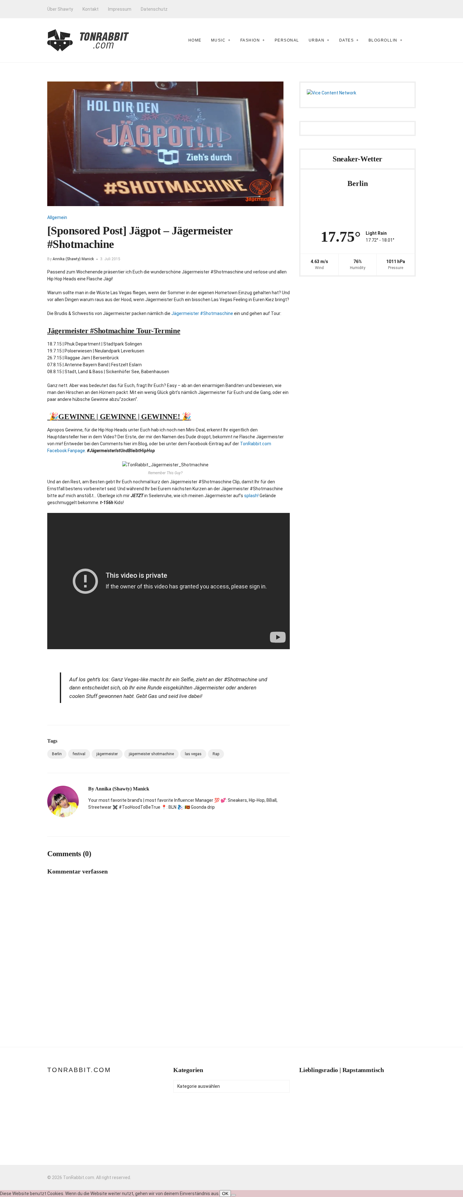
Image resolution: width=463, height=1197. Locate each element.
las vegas (193, 754)
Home (195, 40)
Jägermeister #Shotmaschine (202, 313)
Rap (216, 754)
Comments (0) (69, 854)
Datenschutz (154, 9)
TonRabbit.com (79, 1069)
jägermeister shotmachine (151, 754)
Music (218, 40)
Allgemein (57, 217)
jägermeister (107, 754)
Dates (346, 40)
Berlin (57, 754)
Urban (317, 40)
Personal (287, 40)
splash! (251, 495)
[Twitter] (112, 820)
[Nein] (233, 1195)
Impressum (119, 9)
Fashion (250, 40)
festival (79, 754)
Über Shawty (60, 9)
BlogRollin (383, 40)
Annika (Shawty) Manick (73, 259)
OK (225, 1193)
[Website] (90, 820)
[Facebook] (101, 820)
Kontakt (91, 9)
